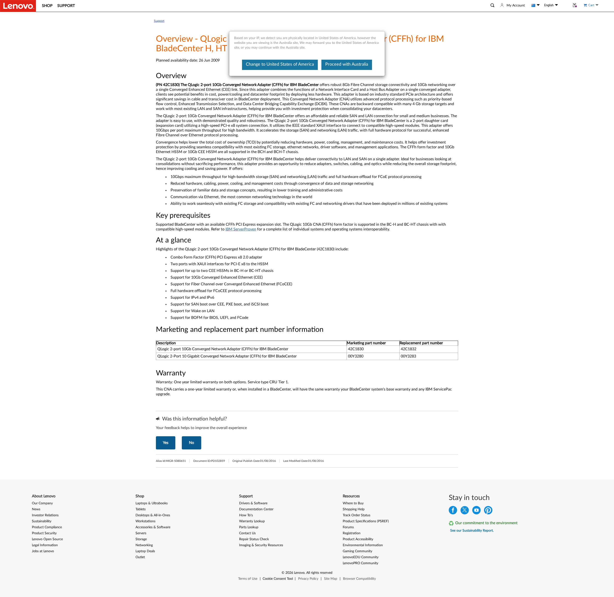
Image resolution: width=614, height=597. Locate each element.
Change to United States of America (280, 64)
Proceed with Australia (346, 64)
